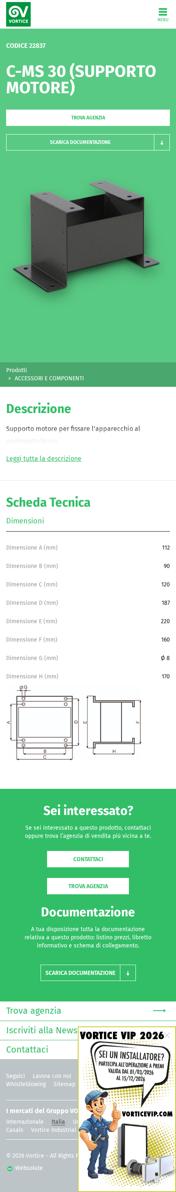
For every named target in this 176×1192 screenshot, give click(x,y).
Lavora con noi (52, 1076)
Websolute (28, 1168)
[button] (88, 142)
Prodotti (16, 370)
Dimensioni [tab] (25, 521)
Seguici (15, 1076)
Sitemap (64, 1084)
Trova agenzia (88, 118)
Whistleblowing (26, 1084)
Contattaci (88, 859)
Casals (14, 1130)
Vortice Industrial (53, 1130)
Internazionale (25, 1122)
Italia (58, 1122)
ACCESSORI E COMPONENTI (49, 379)
